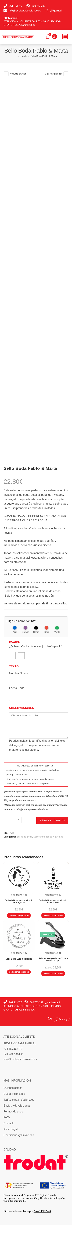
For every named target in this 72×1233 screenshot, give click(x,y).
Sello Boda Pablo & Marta (44, 56)
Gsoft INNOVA (42, 1211)
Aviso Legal (10, 1129)
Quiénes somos (12, 1087)
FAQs (6, 1117)
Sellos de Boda (24, 836)
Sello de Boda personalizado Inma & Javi (53, 901)
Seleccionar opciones (19, 915)
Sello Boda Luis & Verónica (19, 959)
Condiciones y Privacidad (18, 1135)
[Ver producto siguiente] (65, 73)
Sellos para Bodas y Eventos (48, 836)
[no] (21, 655)
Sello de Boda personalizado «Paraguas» (19, 901)
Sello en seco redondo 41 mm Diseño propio (53, 959)
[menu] (65, 36)
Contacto (8, 1123)
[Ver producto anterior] (6, 73)
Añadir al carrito (52, 820)
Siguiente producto (54, 74)
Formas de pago (13, 1111)
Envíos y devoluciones (16, 1105)
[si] (12, 655)
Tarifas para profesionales (18, 1099)
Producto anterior (17, 74)
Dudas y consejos (14, 1093)
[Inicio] (16, 56)
